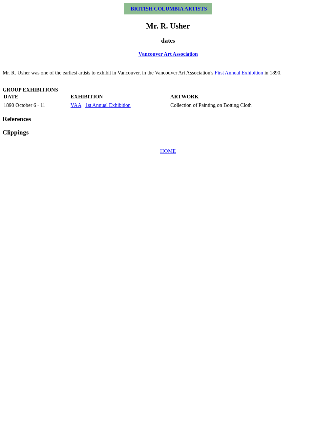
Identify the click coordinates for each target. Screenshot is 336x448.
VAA (76, 105)
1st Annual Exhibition (108, 105)
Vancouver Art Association (168, 54)
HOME (168, 151)
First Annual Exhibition (239, 72)
